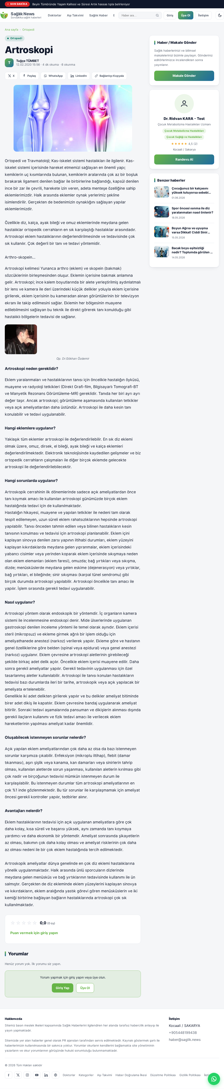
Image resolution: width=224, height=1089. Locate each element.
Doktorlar (54, 15)
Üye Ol (185, 15)
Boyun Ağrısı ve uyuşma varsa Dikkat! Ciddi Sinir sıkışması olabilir (190, 230)
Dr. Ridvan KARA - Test (184, 118)
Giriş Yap (62, 988)
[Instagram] (27, 1075)
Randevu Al (184, 159)
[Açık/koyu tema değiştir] (220, 15)
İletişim (203, 15)
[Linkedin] (46, 1075)
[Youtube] (36, 1075)
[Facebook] (8, 1075)
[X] (18, 1075)
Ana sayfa (11, 29)
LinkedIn (81, 75)
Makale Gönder (184, 76)
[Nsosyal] (55, 1075)
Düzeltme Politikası (163, 1075)
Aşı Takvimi (75, 15)
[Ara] (157, 15)
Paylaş (31, 75)
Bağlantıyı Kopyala (112, 75)
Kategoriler (86, 1075)
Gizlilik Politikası (190, 1075)
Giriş (170, 15)
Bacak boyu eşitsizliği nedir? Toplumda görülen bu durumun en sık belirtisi (193, 250)
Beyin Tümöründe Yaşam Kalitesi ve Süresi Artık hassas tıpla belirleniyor (81, 4)
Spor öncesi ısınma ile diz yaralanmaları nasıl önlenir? (192, 210)
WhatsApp (56, 75)
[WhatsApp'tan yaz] (214, 1079)
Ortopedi (28, 29)
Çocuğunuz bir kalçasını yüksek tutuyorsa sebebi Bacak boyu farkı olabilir (190, 190)
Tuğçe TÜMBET (27, 61)
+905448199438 (183, 1032)
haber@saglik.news (185, 1039)
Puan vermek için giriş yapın (34, 933)
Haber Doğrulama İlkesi (131, 1075)
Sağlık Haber (98, 15)
